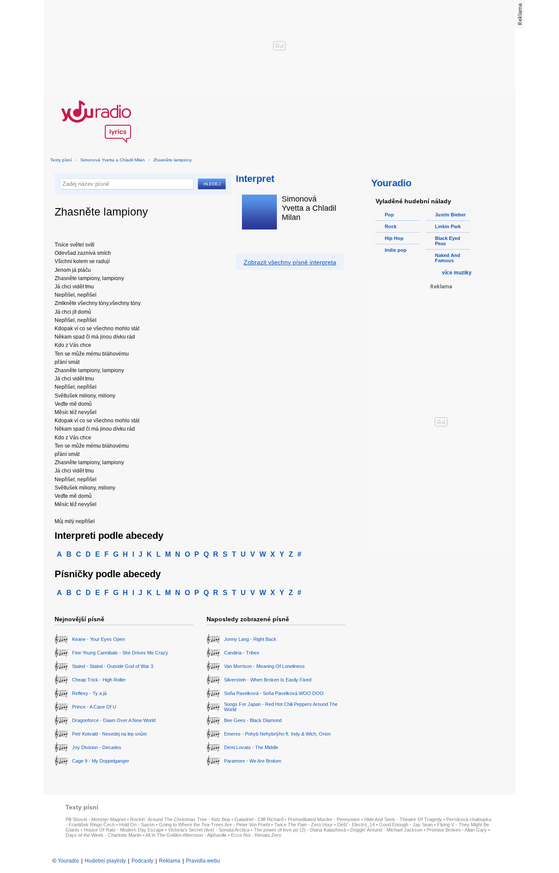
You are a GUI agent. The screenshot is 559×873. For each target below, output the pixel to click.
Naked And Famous (447, 258)
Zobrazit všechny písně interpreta (290, 262)
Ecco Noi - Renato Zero (256, 835)
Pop (389, 214)
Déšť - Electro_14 (356, 824)
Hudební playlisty (105, 861)
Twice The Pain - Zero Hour (303, 824)
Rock (391, 226)
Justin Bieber (450, 214)
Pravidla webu (203, 861)
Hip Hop (394, 238)
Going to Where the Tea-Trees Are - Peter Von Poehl (214, 824)
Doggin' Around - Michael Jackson (386, 829)
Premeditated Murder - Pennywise (324, 819)
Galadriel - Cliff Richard (259, 819)
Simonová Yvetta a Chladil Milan (112, 159)
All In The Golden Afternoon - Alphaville (186, 835)
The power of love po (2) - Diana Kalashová (300, 829)
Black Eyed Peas (447, 241)
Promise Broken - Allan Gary (457, 829)
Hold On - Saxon (137, 824)
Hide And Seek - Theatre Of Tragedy (403, 819)
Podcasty (142, 861)
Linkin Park (448, 226)
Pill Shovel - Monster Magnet (96, 819)
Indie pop (396, 250)
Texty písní (61, 159)
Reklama (169, 861)
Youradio (68, 861)
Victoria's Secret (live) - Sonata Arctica (208, 829)
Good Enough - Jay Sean (406, 824)
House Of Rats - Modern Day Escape (124, 829)
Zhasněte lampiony (172, 159)
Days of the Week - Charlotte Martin (103, 835)
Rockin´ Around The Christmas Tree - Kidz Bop (180, 819)
